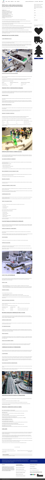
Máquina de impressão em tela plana (38, 6)
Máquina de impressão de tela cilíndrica (38, 4)
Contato (18, 1)
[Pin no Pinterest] (18, 447)
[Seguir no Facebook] (30, 474)
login (7, 455)
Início (6, 1)
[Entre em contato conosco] (32, 474)
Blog (15, 1)
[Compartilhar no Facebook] (14, 447)
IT (41, 475)
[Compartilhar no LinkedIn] (19, 447)
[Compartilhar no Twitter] (16, 447)
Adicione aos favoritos (12, 449)
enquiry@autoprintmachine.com (30, 1)
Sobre (9, 1)
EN (38, 475)
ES (39, 475)
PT (37, 474)
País (34, 17)
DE (40, 475)
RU (42, 475)
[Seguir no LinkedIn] (33, 474)
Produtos (12, 1)
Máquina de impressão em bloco (37, 5)
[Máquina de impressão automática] (3, 1)
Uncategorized (8, 449)
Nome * (35, 10)
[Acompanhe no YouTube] (34, 474)
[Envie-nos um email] (31, 474)
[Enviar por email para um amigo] (17, 447)
